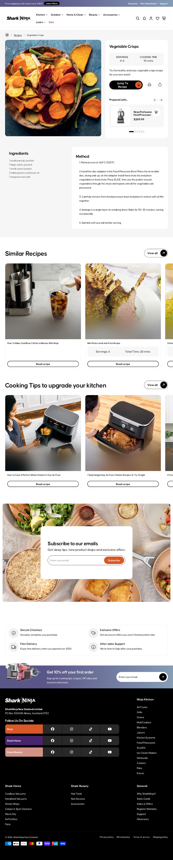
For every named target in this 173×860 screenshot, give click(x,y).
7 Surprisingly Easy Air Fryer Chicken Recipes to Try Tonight (116, 474)
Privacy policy (107, 836)
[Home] (7, 35)
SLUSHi (141, 747)
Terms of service (141, 836)
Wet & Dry (10, 813)
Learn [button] (39, 22)
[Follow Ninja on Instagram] (71, 729)
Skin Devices (78, 798)
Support (164, 3)
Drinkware (142, 757)
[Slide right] (161, 100)
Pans (139, 768)
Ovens (140, 717)
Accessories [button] (110, 14)
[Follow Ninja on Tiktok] (91, 729)
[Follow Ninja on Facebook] (53, 729)
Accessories (77, 803)
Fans (7, 824)
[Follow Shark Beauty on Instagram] (71, 752)
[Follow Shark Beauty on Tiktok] (91, 752)
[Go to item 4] (139, 131)
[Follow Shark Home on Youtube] (110, 740)
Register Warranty (147, 808)
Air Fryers (142, 707)
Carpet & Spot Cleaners (18, 808)
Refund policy (123, 836)
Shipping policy (160, 836)
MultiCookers (144, 722)
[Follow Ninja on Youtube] (110, 729)
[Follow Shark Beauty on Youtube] (110, 752)
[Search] (138, 18)
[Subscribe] (163, 677)
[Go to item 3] (137, 131)
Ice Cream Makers (147, 752)
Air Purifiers (11, 819)
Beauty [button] (93, 14)
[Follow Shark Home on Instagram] (71, 740)
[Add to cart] (156, 112)
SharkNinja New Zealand (25, 837)
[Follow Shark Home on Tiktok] (91, 740)
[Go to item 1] (131, 131)
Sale (51, 22)
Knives (140, 773)
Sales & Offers (145, 803)
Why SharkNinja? (148, 3)
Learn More (52, 3)
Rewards (132, 3)
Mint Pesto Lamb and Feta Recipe (103, 343)
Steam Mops (12, 803)
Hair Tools (76, 793)
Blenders (142, 727)
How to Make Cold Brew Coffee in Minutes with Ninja (32, 343)
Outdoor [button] (56, 14)
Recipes (18, 35)
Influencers (143, 819)
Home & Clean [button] (75, 14)
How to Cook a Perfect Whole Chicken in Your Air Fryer (34, 474)
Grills (139, 712)
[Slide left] (154, 100)
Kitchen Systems (146, 737)
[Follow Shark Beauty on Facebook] (53, 752)
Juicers (141, 732)
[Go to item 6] (143, 131)
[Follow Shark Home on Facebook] (53, 740)
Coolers (141, 762)
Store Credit (143, 798)
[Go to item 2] (135, 131)
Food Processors (146, 742)
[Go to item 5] (141, 131)
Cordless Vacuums (15, 793)
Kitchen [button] (40, 14)
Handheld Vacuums (16, 798)
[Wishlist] (157, 18)
